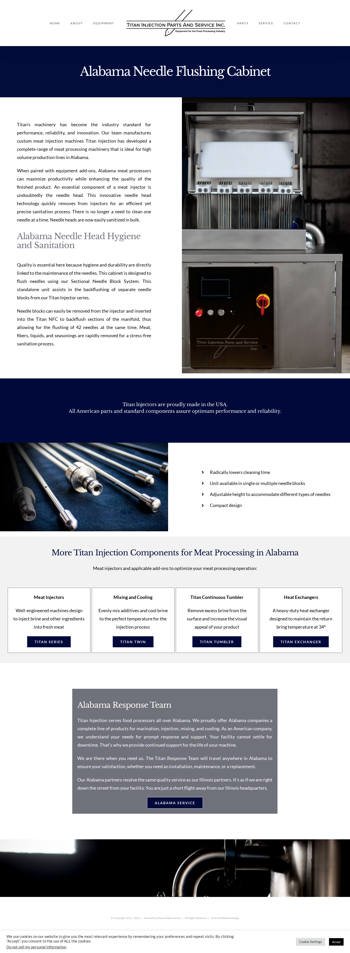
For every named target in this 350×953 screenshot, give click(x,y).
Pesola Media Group (169, 917)
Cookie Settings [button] (310, 942)
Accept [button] (336, 942)
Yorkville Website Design (225, 917)
